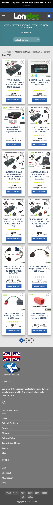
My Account (7, 477)
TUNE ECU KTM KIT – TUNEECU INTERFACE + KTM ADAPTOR (39, 129)
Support (5, 448)
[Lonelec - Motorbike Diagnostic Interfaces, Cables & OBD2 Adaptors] (26, 16)
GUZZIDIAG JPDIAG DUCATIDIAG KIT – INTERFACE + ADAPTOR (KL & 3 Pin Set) (14, 175)
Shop (4, 482)
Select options (13, 100)
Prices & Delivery (10, 423)
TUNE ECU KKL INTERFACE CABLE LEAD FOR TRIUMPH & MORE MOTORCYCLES (13, 83)
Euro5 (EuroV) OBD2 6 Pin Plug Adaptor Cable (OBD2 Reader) (13, 316)
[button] (3, 16)
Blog (4, 453)
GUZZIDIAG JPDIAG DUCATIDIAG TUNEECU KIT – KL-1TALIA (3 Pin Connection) (39, 175)
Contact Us (7, 428)
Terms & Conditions (11, 443)
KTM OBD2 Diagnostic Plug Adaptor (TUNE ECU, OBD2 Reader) (39, 268)
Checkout (6, 472)
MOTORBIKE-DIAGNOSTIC (25, 25)
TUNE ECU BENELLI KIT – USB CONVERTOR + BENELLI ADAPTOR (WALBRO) (13, 269)
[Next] (31, 340)
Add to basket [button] (39, 100)
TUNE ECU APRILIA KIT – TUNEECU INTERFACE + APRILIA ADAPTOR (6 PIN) (13, 222)
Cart (4, 467)
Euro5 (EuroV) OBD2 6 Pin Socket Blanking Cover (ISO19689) (39, 316)
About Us (6, 433)
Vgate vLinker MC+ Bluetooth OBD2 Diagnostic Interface (14, 129)
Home (6, 25)
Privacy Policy (8, 438)
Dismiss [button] (26, 5)
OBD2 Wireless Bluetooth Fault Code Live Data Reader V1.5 (39, 82)
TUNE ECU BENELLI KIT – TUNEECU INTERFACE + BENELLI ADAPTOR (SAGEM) (39, 222)
